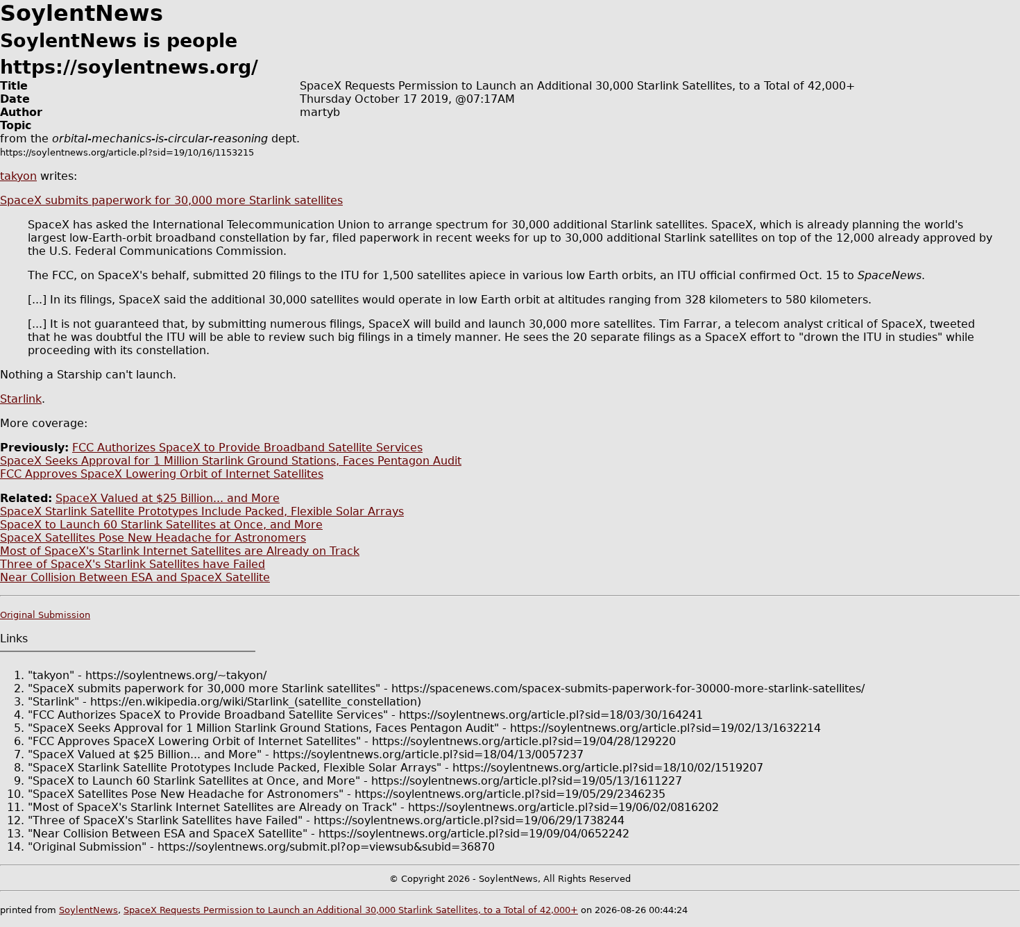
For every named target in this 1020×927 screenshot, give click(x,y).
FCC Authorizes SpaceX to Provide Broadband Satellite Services (247, 447)
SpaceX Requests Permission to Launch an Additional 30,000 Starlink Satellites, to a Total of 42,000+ (351, 910)
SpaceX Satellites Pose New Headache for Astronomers (153, 537)
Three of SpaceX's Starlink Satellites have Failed (132, 564)
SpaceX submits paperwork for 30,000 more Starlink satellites (171, 200)
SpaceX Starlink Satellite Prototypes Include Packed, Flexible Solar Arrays (202, 511)
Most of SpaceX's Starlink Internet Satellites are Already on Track (179, 551)
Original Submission (45, 615)
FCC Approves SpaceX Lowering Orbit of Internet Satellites (161, 474)
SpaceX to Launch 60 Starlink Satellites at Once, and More (161, 524)
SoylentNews (88, 910)
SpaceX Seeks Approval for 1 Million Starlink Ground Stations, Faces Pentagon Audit (230, 460)
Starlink (21, 399)
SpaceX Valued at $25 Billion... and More (168, 498)
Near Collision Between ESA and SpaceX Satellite (135, 577)
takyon (18, 176)
